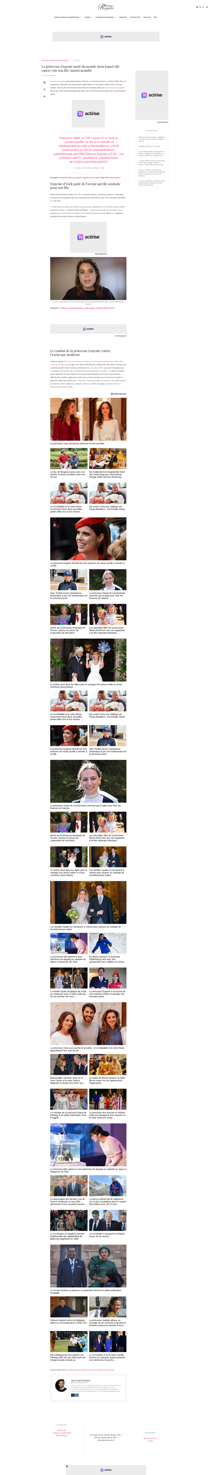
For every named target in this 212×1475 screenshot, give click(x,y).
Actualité (44, 60)
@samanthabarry (104, 150)
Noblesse (123, 17)
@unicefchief (70, 150)
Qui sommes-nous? (150, 1438)
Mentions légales (62, 1435)
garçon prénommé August (113, 87)
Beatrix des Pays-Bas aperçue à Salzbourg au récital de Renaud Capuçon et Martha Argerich (152, 139)
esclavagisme (98, 1370)
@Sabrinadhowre (99, 146)
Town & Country (70, 361)
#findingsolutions (69, 146)
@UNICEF (85, 150)
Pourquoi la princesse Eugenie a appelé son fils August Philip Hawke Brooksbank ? (90, 177)
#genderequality (73, 142)
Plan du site (62, 1430)
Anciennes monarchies (104, 17)
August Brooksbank (73, 1370)
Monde (87, 17)
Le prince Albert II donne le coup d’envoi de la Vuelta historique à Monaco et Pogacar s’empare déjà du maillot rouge (152, 163)
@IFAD (115, 146)
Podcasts (147, 17)
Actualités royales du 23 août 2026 (149, 146)
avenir (82, 1370)
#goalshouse (89, 158)
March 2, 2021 (99, 168)
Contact (150, 1441)
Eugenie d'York (109, 1370)
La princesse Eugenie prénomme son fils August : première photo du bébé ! (87, 308)
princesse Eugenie (59, 81)
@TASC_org (116, 154)
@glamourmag (62, 154)
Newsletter (135, 17)
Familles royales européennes (66, 17)
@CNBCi (86, 138)
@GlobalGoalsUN (70, 158)
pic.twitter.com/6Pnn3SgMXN (88, 162)
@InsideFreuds (108, 158)
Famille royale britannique (59, 60)
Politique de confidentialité (62, 1433)
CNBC (79, 194)
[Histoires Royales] (106, 7)
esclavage (89, 1370)
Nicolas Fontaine (49, 75)
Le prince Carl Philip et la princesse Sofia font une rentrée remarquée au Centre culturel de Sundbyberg (152, 183)
